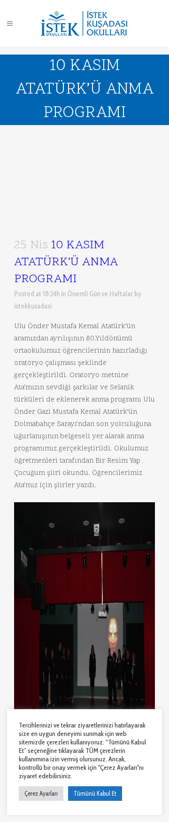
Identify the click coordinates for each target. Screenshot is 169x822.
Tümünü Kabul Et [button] (95, 793)
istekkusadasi (33, 306)
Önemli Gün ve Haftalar (100, 294)
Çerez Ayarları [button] (41, 793)
